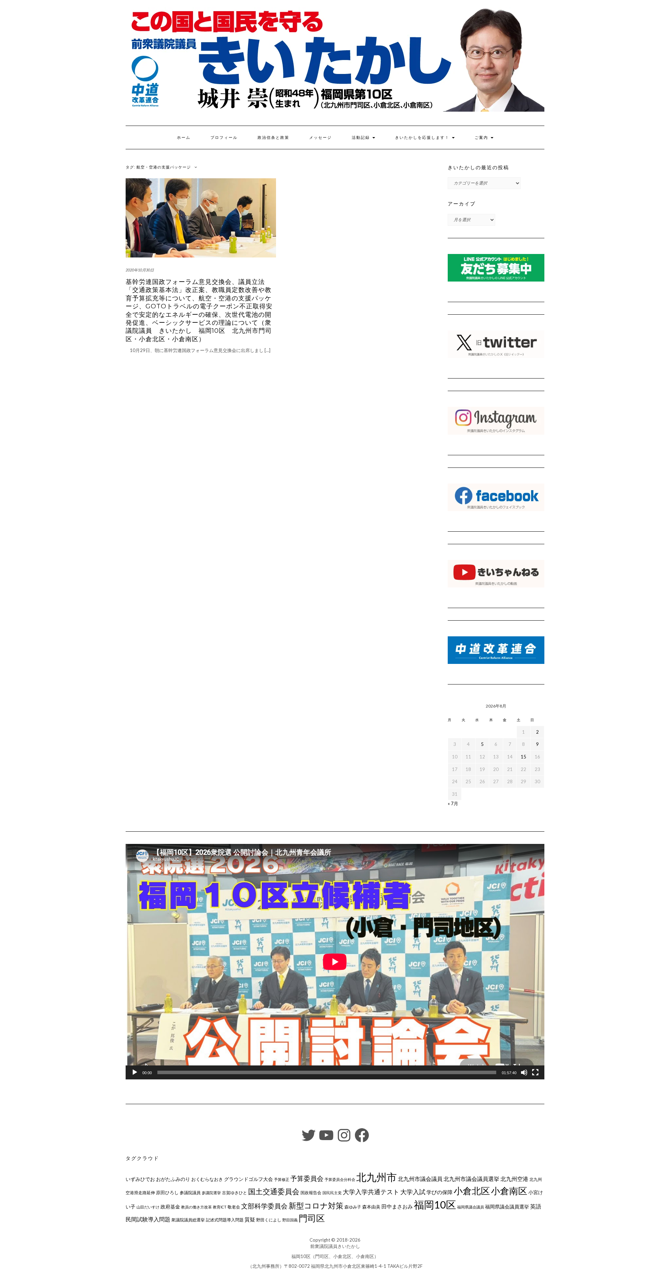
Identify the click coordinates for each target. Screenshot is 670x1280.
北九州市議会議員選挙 (471, 1179)
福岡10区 (435, 1204)
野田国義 (290, 1220)
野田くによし (268, 1219)
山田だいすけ (147, 1207)
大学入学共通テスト (371, 1192)
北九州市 (376, 1177)
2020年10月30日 (140, 270)
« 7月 (453, 803)
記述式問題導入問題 (225, 1219)
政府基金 (170, 1207)
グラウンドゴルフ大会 (248, 1179)
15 (523, 756)
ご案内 (482, 137)
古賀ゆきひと (234, 1192)
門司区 (312, 1218)
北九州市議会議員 (420, 1178)
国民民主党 (332, 1192)
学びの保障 (439, 1192)
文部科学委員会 (264, 1206)
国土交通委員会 (273, 1191)
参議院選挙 (211, 1192)
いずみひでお (140, 1179)
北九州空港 (514, 1179)
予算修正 (281, 1179)
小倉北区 (472, 1190)
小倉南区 (509, 1190)
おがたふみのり (173, 1179)
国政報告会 (310, 1192)
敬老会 (234, 1206)
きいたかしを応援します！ (423, 137)
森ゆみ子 (352, 1207)
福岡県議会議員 (470, 1207)
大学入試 (412, 1192)
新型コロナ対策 (316, 1205)
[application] (335, 961)
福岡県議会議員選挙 (507, 1207)
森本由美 (371, 1207)
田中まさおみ (397, 1206)
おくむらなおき (207, 1179)
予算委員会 (306, 1178)
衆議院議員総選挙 (188, 1219)
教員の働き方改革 (196, 1207)
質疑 (250, 1219)
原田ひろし (167, 1192)
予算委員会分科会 (340, 1179)
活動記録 (362, 137)
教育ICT (219, 1207)
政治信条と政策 (273, 137)
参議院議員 (190, 1192)
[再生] (134, 1072)
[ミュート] (524, 1072)
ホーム (184, 137)
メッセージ (320, 137)
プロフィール (224, 137)
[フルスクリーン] (535, 1072)
